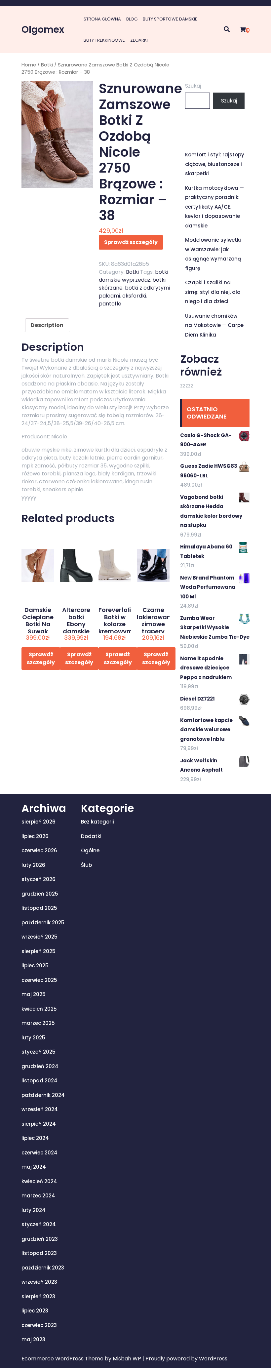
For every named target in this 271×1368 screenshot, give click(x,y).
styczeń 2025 (38, 1051)
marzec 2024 (38, 1195)
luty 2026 (33, 865)
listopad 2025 (39, 908)
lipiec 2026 (35, 836)
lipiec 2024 (35, 1138)
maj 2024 (33, 1166)
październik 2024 (43, 1095)
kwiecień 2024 (39, 1181)
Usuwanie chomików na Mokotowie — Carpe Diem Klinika (214, 325)
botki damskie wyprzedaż (133, 276)
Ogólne (90, 850)
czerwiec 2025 (39, 980)
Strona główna (102, 19)
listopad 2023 (39, 1253)
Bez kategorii (97, 821)
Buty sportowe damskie (170, 19)
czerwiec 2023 (39, 1325)
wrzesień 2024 (39, 1109)
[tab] (47, 325)
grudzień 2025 (39, 893)
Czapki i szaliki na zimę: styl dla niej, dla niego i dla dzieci (213, 292)
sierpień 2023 (38, 1296)
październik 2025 (42, 922)
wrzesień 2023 (39, 1281)
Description (47, 325)
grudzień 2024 (39, 1066)
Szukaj (193, 86)
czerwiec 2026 (39, 850)
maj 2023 (33, 1339)
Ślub (86, 865)
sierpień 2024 (38, 1123)
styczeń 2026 (38, 879)
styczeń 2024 (38, 1224)
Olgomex (42, 29)
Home (28, 64)
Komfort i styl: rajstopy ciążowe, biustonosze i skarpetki (214, 164)
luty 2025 (33, 1037)
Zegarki (139, 40)
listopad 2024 (39, 1080)
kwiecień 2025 (39, 1008)
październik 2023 (42, 1267)
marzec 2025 (38, 1023)
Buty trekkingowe (104, 40)
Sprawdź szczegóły (131, 242)
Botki (47, 64)
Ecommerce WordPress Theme (63, 1358)
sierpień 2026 (38, 821)
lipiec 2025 (35, 965)
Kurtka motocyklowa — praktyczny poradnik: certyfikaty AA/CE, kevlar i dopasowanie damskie (214, 206)
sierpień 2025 (38, 951)
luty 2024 (33, 1210)
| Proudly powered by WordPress (184, 1358)
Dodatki (91, 836)
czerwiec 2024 (39, 1152)
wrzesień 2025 (39, 936)
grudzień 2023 (39, 1238)
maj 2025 (33, 994)
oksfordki (134, 296)
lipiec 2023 (34, 1310)
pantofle (110, 303)
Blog (131, 19)
